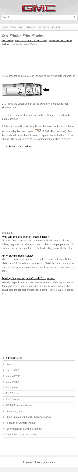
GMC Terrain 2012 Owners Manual (31, 40)
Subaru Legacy (13, 411)
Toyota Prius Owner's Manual (21, 434)
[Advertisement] (39, 59)
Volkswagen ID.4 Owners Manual (23, 428)
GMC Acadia (12, 370)
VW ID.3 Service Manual (19, 405)
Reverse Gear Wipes (20, 146)
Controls (5, 44)
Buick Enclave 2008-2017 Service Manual (28, 417)
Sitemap (30, 27)
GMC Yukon (12, 399)
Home (5, 27)
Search (56, 27)
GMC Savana (12, 393)
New (13, 27)
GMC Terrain (7, 40)
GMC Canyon (12, 375)
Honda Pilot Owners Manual (20, 422)
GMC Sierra (11, 387)
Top (21, 27)
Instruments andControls (60, 40)
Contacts (43, 27)
